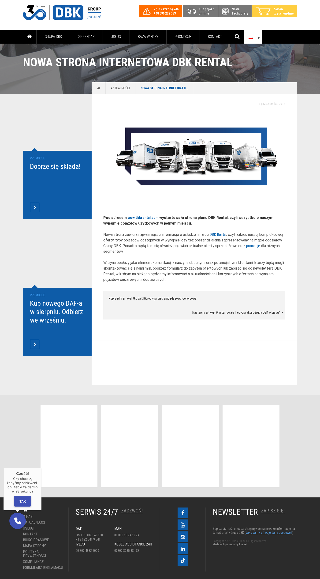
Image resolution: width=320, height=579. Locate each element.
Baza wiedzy (148, 36)
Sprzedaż (86, 36)
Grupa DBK (53, 36)
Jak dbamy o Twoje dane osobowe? (269, 532)
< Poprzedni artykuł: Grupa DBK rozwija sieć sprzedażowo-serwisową (151, 298)
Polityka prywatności (34, 554)
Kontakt (215, 36)
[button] (17, 521)
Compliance (33, 562)
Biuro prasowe (36, 540)
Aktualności (120, 88)
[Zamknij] (41, 468)
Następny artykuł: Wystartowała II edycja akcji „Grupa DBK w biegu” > (237, 312)
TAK (22, 501)
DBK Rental (218, 234)
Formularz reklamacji (42, 568)
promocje (253, 246)
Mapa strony (34, 546)
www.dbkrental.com (143, 217)
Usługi (116, 36)
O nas (28, 517)
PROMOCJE (183, 36)
